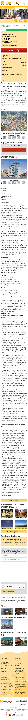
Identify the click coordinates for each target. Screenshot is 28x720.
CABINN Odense (5, 26)
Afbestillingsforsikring (20, 692)
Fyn (20, 25)
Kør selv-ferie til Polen (6, 694)
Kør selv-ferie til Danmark (4, 691)
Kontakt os (3, 671)
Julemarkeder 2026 (19, 670)
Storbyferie (17, 673)
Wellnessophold (19, 671)
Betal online (4, 668)
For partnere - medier (6, 663)
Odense (24, 25)
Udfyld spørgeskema (20, 690)
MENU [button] (3, 7)
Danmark (9, 25)
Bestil (14, 50)
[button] (2, 123)
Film (2, 667)
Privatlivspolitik (14, 705)
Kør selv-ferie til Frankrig (7, 686)
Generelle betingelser (14, 707)
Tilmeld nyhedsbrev (19, 694)
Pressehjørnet (4, 670)
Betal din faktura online (20, 686)
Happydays (3, 25)
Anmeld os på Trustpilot (21, 681)
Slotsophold (18, 664)
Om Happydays (4, 662)
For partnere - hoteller (6, 665)
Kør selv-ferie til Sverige (6, 689)
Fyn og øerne (15, 25)
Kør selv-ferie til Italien (6, 683)
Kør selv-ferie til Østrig (6, 685)
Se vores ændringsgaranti (19, 688)
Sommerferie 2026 (19, 668)
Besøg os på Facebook (20, 683)
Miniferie (17, 665)
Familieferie (17, 674)
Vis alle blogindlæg (14, 532)
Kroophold (17, 667)
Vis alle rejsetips (13, 501)
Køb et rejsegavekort (20, 684)
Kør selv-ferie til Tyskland (7, 688)
